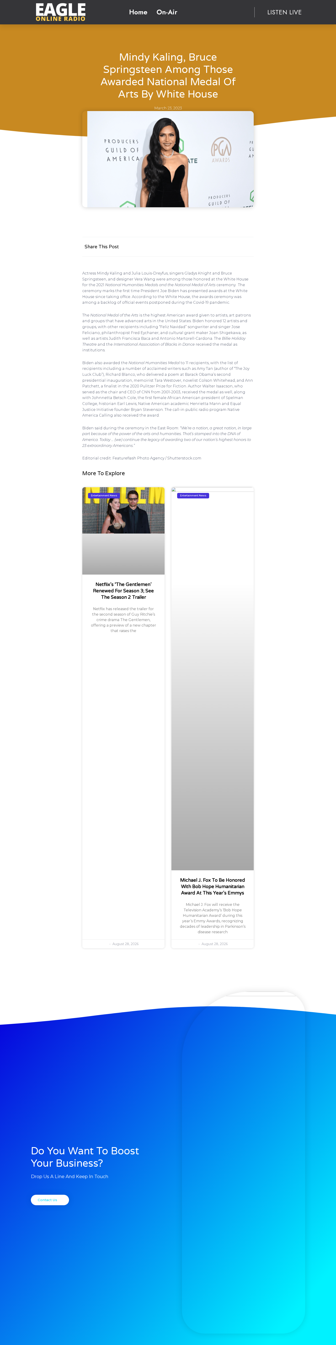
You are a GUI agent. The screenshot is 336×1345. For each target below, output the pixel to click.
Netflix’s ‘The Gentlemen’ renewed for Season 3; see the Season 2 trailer (123, 591)
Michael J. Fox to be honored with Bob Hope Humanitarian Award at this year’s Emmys (212, 887)
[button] (50, 1200)
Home (138, 12)
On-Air (167, 12)
